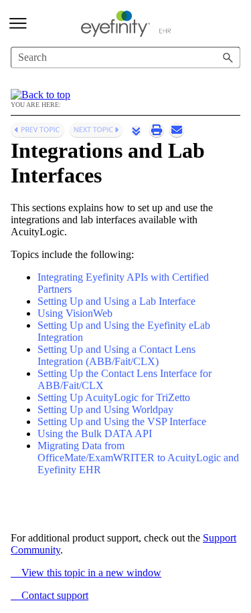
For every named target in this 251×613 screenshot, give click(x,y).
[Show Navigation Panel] (18, 23)
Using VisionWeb (74, 313)
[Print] (156, 129)
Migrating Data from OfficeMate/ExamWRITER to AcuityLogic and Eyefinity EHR (138, 457)
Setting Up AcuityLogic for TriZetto (113, 397)
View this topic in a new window (86, 572)
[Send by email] (176, 129)
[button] (228, 57)
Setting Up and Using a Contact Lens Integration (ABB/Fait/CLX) (116, 355)
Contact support (49, 595)
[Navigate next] (96, 129)
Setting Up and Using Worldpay (105, 409)
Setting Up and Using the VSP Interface (121, 421)
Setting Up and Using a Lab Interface (116, 301)
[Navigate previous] (37, 129)
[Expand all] (136, 130)
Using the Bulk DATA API (94, 433)
